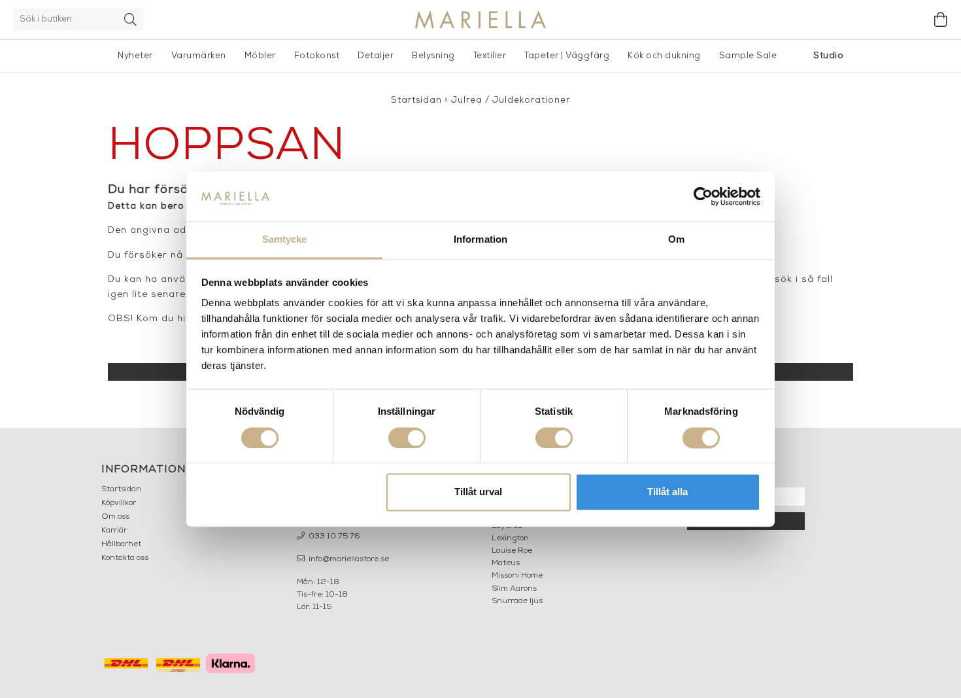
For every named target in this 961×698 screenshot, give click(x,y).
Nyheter (135, 56)
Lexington (510, 538)
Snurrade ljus (517, 601)
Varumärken (198, 56)
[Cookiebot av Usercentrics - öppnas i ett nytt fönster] (703, 196)
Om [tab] (676, 239)
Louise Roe (512, 551)
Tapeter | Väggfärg (566, 56)
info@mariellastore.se (348, 559)
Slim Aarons (514, 589)
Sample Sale (748, 56)
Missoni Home (517, 576)
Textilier (490, 56)
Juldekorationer (531, 100)
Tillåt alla (667, 492)
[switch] (407, 437)
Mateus (506, 563)
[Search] (130, 19)
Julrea (466, 100)
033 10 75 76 (333, 536)
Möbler (260, 56)
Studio (828, 56)
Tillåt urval (478, 492)
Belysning (433, 56)
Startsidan (416, 100)
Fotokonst (317, 56)
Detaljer (376, 56)
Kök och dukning (664, 56)
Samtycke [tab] (284, 239)
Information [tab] (480, 239)
